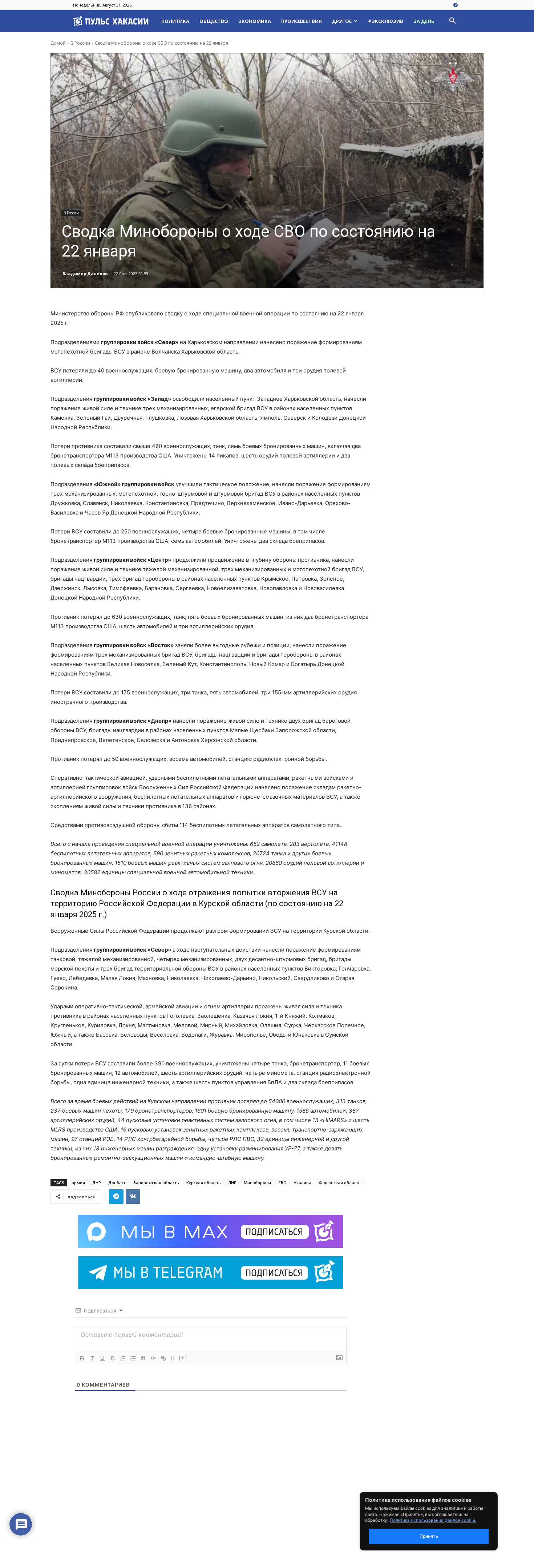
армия (78, 1182)
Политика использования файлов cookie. (433, 1520)
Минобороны (257, 1182)
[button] (452, 21)
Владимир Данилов (85, 273)
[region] (439, 1521)
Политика (175, 21)
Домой (58, 43)
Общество (213, 21)
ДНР (96, 1182)
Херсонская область (340, 1182)
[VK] (133, 1196)
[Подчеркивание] (102, 1358)
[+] (183, 1357)
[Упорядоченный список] (123, 1358)
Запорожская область (156, 1182)
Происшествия (301, 21)
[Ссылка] (163, 1358)
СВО (282, 1182)
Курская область (203, 1182)
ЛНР (232, 1182)
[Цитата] (143, 1358)
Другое (342, 21)
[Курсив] (92, 1358)
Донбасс (117, 1182)
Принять (429, 1536)
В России (80, 43)
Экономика (254, 21)
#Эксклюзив (385, 21)
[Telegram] (455, 5)
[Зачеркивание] (113, 1358)
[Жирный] (82, 1358)
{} (172, 1357)
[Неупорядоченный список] (133, 1358)
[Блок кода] (153, 1358)
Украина (302, 1182)
